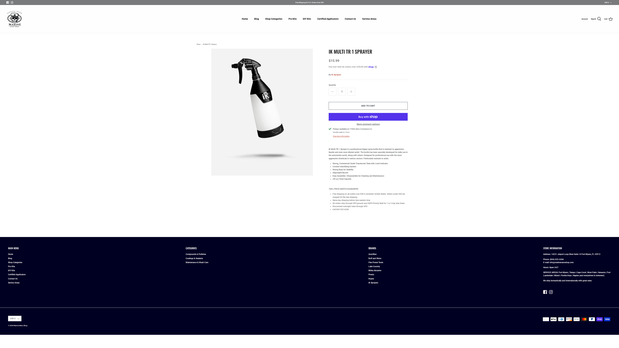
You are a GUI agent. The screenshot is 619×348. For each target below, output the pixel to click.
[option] (262, 112)
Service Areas (369, 19)
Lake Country (374, 266)
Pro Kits (293, 19)
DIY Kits (307, 19)
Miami (557, 275)
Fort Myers (563, 272)
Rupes (371, 279)
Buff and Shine (374, 258)
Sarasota (601, 272)
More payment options (368, 124)
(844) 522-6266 (557, 259)
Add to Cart (368, 106)
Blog (256, 19)
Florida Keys (566, 275)
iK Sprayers (336, 75)
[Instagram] (12, 2)
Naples (576, 275)
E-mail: (546, 262)
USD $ (606, 2)
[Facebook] (7, 2)
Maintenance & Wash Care (197, 262)
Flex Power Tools (375, 262)
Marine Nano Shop (20, 325)
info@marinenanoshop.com (562, 262)
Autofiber (372, 254)
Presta (371, 274)
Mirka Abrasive (374, 270)
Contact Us (350, 19)
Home (245, 19)
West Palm (592, 272)
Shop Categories (273, 19)
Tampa (572, 272)
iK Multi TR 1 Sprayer (210, 44)
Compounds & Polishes (196, 254)
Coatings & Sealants (194, 258)
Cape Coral (581, 272)
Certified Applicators (328, 19)
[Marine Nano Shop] (14, 19)
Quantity (332, 85)
